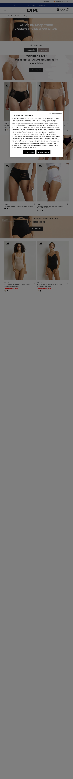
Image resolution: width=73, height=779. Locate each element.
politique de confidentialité (28, 147)
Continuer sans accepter (55, 113)
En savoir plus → (29, 152)
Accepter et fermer (43, 152)
